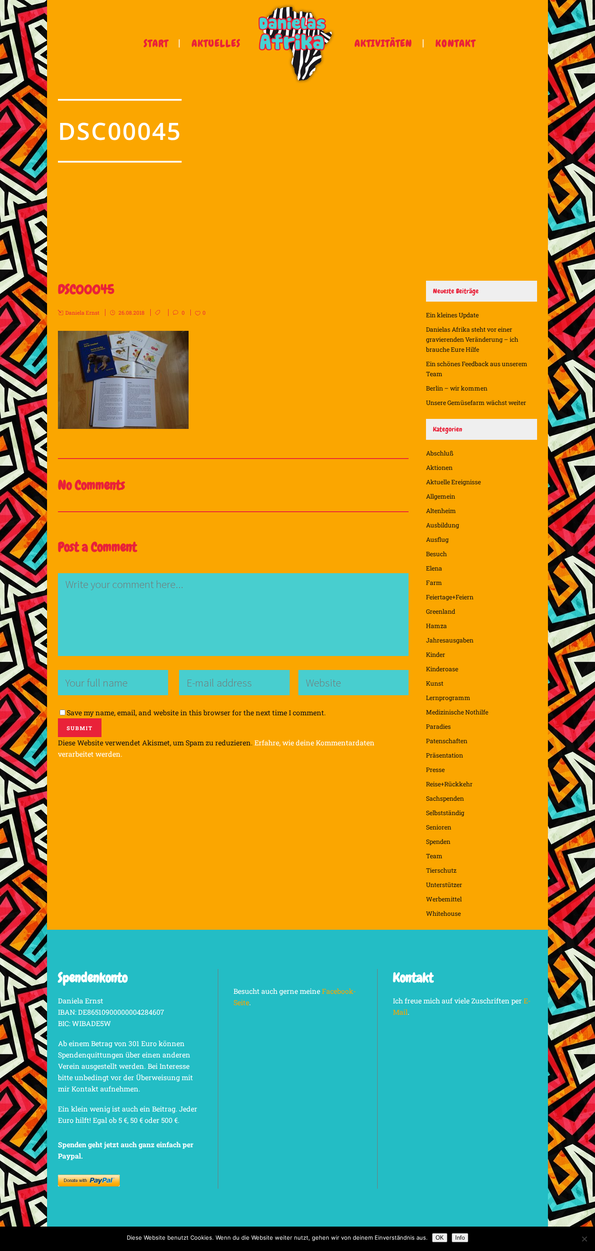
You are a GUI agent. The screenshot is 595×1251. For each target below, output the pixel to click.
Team (434, 856)
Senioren (438, 827)
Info (460, 1237)
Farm (434, 582)
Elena (434, 568)
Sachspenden (445, 798)
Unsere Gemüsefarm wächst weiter (476, 402)
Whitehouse (443, 913)
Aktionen (439, 467)
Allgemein (440, 496)
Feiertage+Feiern (449, 597)
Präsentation (444, 755)
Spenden (438, 841)
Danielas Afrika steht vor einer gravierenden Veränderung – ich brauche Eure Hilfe (472, 339)
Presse (435, 769)
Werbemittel (444, 899)
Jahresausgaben (449, 640)
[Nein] (584, 1238)
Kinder (435, 654)
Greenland (440, 611)
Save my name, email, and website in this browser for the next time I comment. (196, 712)
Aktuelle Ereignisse (453, 482)
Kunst (434, 683)
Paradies (438, 726)
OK (440, 1237)
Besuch (436, 554)
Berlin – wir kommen (456, 388)
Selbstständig (445, 813)
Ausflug (437, 539)
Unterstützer (444, 884)
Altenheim (441, 511)
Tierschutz (441, 870)
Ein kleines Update (452, 315)
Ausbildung (442, 525)
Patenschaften (446, 741)
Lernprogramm (448, 697)
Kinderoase (442, 669)
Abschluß (439, 453)
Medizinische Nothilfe (457, 712)
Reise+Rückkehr (449, 784)
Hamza (436, 626)
